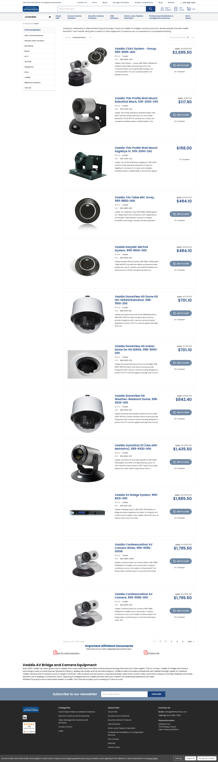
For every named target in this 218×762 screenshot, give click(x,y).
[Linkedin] (25, 717)
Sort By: (68, 37)
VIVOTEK (28, 61)
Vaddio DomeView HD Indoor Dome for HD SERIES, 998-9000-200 (136, 349)
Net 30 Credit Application (68, 653)
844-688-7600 (174, 715)
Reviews (171, 2)
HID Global (29, 46)
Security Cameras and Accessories (73, 716)
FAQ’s (94, 2)
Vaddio (28, 77)
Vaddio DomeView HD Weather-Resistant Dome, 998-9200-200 (136, 399)
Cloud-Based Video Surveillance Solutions (76, 711)
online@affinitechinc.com (175, 711)
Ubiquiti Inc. (29, 67)
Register (168, 10)
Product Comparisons (144, 2)
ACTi (26, 56)
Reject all (190, 758)
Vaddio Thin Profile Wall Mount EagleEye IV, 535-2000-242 (136, 149)
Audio (60, 731)
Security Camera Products (96, 17)
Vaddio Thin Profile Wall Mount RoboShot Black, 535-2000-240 (136, 99)
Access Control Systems (74, 17)
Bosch (27, 51)
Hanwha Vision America (34, 40)
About (104, 2)
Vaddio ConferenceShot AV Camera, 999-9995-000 (133, 595)
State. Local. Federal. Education (133, 17)
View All (28, 88)
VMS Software (114, 17)
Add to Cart (183, 65)
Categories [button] (30, 17)
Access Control (65, 726)
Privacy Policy (114, 747)
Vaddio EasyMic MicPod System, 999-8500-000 (131, 248)
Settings (178, 758)
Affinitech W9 (153, 653)
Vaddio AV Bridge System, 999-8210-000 (136, 496)
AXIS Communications (34, 35)
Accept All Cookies (207, 758)
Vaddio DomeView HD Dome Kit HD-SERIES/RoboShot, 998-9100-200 (136, 300)
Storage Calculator (121, 2)
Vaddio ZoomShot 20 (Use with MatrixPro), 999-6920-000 (136, 447)
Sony (27, 72)
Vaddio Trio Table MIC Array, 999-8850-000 (135, 199)
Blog (160, 2)
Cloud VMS (58, 17)
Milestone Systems (33, 82)
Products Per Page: (178, 37)
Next (190, 641)
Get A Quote (188, 17)
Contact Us (82, 2)
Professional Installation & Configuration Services (161, 17)
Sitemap (111, 743)
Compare (181, 71)
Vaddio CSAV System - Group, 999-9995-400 (136, 50)
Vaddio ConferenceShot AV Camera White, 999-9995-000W (133, 548)
